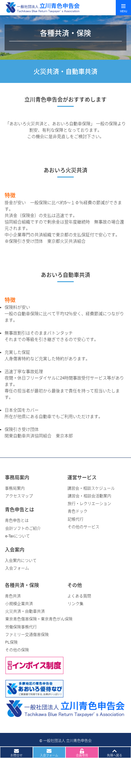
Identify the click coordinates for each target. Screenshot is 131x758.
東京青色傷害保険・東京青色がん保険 (39, 618)
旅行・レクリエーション (89, 503)
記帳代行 (75, 519)
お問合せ (16, 755)
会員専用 (82, 755)
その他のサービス (83, 526)
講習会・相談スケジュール (91, 488)
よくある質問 (79, 595)
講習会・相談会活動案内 (89, 495)
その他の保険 (17, 649)
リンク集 (75, 603)
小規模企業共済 (19, 603)
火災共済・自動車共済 (25, 611)
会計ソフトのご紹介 (23, 528)
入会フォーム (17, 568)
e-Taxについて (17, 535)
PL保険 (11, 642)
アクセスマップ (19, 495)
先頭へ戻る (114, 755)
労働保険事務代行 (21, 626)
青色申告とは (17, 520)
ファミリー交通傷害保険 (27, 634)
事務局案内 (15, 488)
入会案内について (21, 560)
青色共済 (13, 595)
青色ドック (77, 511)
